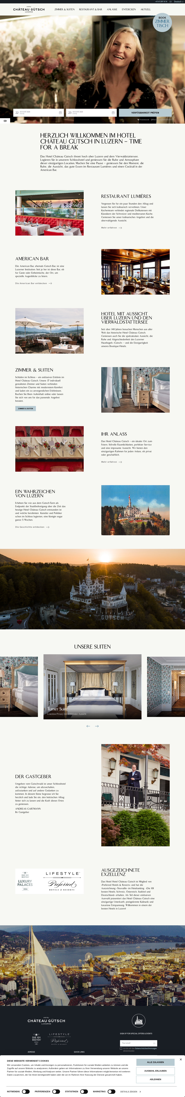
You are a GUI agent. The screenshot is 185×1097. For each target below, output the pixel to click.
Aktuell (146, 10)
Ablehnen (155, 1079)
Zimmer (162, 22)
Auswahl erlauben (155, 1071)
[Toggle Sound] (5, 121)
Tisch (162, 26)
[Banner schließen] (181, 1059)
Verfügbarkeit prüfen (145, 113)
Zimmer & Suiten (64, 10)
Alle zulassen (155, 1062)
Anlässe (112, 10)
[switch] (53, 1091)
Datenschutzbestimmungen (146, 1048)
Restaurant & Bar (90, 10)
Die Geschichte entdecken (29, 527)
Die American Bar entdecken (31, 283)
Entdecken (129, 10)
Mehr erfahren (109, 228)
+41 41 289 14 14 (161, 2)
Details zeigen (128, 1092)
